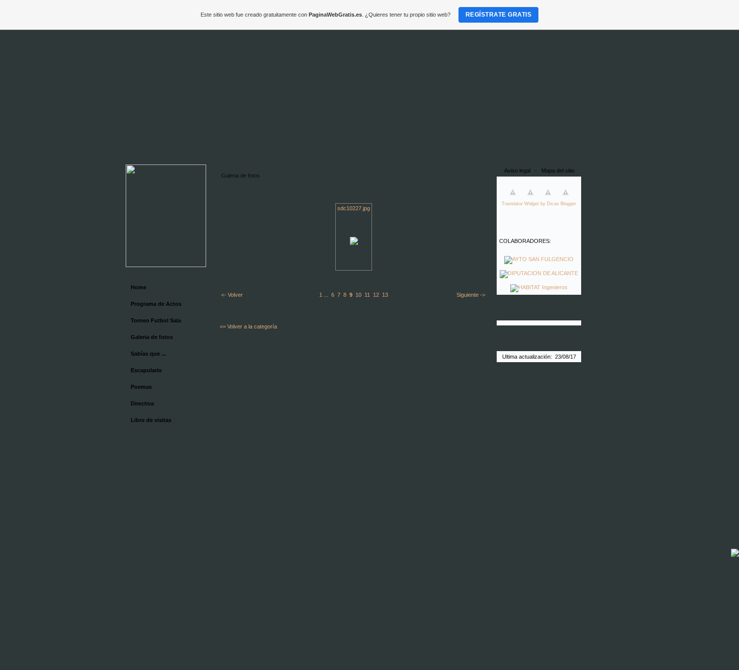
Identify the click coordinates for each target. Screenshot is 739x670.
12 (376, 295)
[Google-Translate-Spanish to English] (566, 198)
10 (358, 295)
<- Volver (232, 295)
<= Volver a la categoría (248, 326)
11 (367, 295)
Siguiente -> (470, 295)
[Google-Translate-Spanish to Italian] (548, 198)
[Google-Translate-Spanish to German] (530, 198)
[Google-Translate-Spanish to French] (513, 198)
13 (385, 295)
